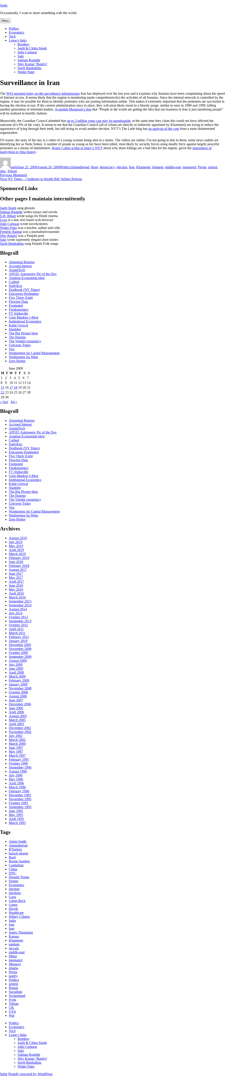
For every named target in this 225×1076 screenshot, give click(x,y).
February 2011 (19, 637)
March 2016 (17, 597)
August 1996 (18, 771)
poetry (13, 976)
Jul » (14, 402)
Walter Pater (26, 72)
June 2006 (16, 708)
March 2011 (17, 633)
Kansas (14, 936)
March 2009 (17, 676)
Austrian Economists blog (27, 278)
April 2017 (16, 581)
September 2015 (20, 601)
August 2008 (18, 696)
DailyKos (15, 286)
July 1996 (15, 775)
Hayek (13, 909)
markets (14, 944)
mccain (14, 948)
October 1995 (18, 803)
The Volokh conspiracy (25, 341)
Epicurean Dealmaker (24, 294)
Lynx (3, 220)
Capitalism (16, 865)
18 (15, 387)
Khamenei (143, 167)
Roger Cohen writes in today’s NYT (77, 148)
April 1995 (16, 819)
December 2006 (20, 704)
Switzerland (17, 996)
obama (13, 968)
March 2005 (17, 720)
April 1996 (16, 783)
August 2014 (18, 609)
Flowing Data (18, 301)
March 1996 (17, 787)
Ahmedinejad (80, 167)
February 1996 (19, 791)
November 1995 (20, 799)
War (12, 1015)
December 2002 (20, 728)
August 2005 (18, 716)
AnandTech (17, 270)
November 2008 (20, 688)
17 (11, 387)
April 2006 (16, 712)
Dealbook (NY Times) (24, 290)
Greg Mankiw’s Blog (23, 317)
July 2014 (15, 613)
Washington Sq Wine (23, 357)
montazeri (189, 167)
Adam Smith (17, 841)
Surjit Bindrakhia (29, 68)
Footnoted (16, 305)
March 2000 (17, 744)
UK (11, 1007)
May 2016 (16, 589)
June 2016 (16, 585)
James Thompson (21, 932)
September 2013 (20, 621)
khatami (157, 167)
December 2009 (20, 645)
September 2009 (20, 657)
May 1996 (16, 779)
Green (13, 905)
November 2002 (20, 732)
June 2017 (16, 573)
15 (2, 387)
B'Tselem (15, 849)
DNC (12, 873)
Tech (12, 36)
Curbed (14, 282)
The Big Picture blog (23, 333)
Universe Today (20, 345)
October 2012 (18, 625)
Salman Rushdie (29, 60)
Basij (94, 167)
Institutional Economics (25, 321)
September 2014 (20, 605)
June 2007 (16, 700)
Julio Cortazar (27, 52)
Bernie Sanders (19, 861)
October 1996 (18, 763)
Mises (13, 956)
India (12, 920)
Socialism (15, 992)
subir (14, 167)
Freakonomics (18, 309)
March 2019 (17, 554)
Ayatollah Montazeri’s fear (73, 109)
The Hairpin (17, 337)
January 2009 (18, 684)
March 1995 (17, 823)
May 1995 (16, 815)
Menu (5, 20)
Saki (21, 56)
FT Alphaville (18, 313)
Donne (13, 881)
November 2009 (20, 649)
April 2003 (16, 724)
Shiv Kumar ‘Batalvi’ (32, 64)
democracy (107, 167)
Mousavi (15, 964)
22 (2, 392)
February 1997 (19, 759)
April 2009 (16, 672)
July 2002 (15, 736)
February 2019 (19, 558)
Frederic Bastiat (11, 232)
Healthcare (16, 913)
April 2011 (16, 629)
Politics (14, 28)
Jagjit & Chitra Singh (32, 48)
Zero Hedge (17, 361)
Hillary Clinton (19, 916)
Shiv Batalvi (8, 236)
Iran (131, 167)
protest (212, 167)
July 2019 (15, 542)
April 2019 (16, 550)
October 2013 (18, 617)
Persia (202, 167)
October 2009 (18, 653)
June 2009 (16, 668)
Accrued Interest (20, 266)
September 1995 (20, 807)
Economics (16, 32)
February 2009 (19, 680)
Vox (12, 349)
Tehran (12, 171)
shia (2, 171)
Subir (3, 5)
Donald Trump (19, 877)
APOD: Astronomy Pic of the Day (33, 274)
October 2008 (18, 692)
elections (15, 893)
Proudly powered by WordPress (30, 1074)
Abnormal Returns (21, 262)
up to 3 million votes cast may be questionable (99, 121)
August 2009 (18, 660)
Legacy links (18, 40)
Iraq (11, 928)
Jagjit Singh (8, 208)
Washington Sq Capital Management (34, 353)
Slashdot (15, 329)
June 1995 (16, 811)
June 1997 (16, 747)
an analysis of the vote (163, 129)
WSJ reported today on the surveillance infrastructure (43, 93)
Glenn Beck (17, 901)
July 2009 (15, 664)
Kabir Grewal (18, 325)
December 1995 (20, 795)
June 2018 (16, 562)
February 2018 (19, 566)
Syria (12, 1000)
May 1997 (16, 751)
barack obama (18, 853)
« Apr (4, 402)
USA (12, 1011)
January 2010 (18, 641)
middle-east (173, 167)
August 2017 (18, 570)
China (13, 869)
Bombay (23, 44)
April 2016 (16, 593)
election (121, 167)
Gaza (12, 897)
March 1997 (17, 755)
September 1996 (20, 767)
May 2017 (16, 577)
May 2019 (16, 546)
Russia (13, 988)
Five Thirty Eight (21, 297)
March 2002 (17, 740)
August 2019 (18, 538)
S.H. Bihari (8, 216)
